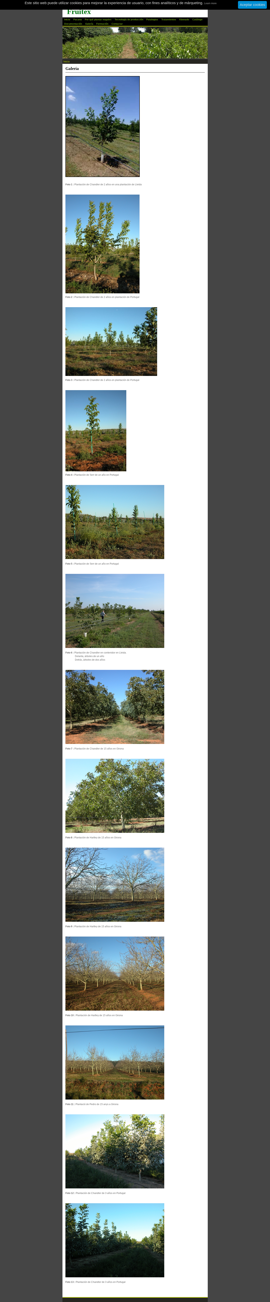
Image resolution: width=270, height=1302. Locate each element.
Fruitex (79, 11)
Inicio (67, 19)
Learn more (210, 3)
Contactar (117, 24)
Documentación (73, 24)
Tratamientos (168, 19)
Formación (102, 24)
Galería (89, 24)
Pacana (77, 19)
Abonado (184, 19)
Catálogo (197, 19)
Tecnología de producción (129, 19)
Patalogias (152, 19)
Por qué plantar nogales (98, 19)
